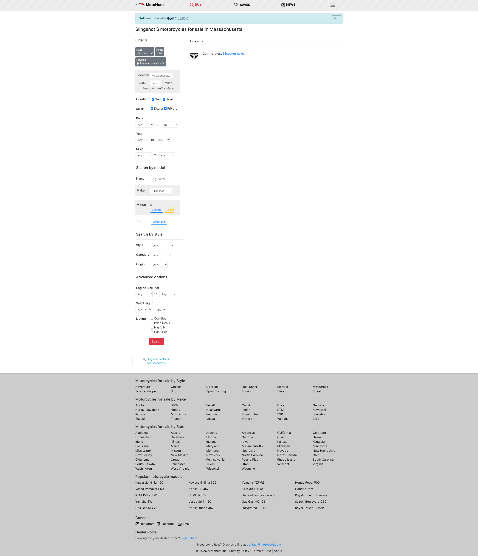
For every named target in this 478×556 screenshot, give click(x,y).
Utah (245, 464)
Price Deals (162, 323)
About (278, 551)
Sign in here (189, 538)
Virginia (318, 464)
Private (172, 108)
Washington (143, 468)
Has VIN (159, 327)
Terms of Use (261, 551)
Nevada (282, 450)
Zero (316, 418)
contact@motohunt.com (264, 544)
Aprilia (139, 405)
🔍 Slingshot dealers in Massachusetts (156, 361)
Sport (175, 391)
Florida (211, 437)
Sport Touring (216, 391)
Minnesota (320, 446)
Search (156, 341)
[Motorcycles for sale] (192, 4)
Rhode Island (286, 459)
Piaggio (211, 414)
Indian (246, 410)
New (158, 99)
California (284, 432)
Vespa (210, 418)
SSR (280, 414)
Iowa (245, 441)
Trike (280, 391)
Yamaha (282, 418)
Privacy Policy (239, 551)
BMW (174, 405)
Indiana (211, 441)
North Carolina (252, 455)
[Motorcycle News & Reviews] (283, 4)
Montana (212, 450)
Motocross (320, 387)
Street (317, 391)
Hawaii (317, 437)
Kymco (140, 414)
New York (213, 455)
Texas (210, 464)
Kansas (282, 441)
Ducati (281, 405)
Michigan (283, 446)
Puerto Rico (250, 459)
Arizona (211, 432)
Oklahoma (142, 459)
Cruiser (176, 387)
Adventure (142, 387)
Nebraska (248, 450)
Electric (282, 387)
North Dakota (287, 455)
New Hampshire (324, 450)
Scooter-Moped (146, 391)
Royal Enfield (251, 414)
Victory (247, 418)
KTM (280, 410)
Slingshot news (234, 53)
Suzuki (140, 418)
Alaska (175, 432)
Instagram (147, 524)
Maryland (212, 446)
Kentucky (319, 441)
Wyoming (248, 468)
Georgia (247, 437)
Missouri (177, 450)
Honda (175, 410)
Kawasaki (319, 410)
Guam (281, 437)
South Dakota (145, 464)
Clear (169, 209)
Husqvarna (213, 410)
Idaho (139, 441)
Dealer (158, 108)
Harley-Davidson (147, 410)
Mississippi (143, 450)
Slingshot (319, 414)
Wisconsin (213, 468)
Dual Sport (249, 387)
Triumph (176, 418)
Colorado (319, 432)
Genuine (318, 405)
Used (169, 99)
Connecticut (144, 437)
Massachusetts (252, 446)
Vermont (283, 464)
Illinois (175, 441)
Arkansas (248, 432)
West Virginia (180, 468)
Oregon (176, 459)
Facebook (169, 524)
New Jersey (143, 455)
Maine (175, 446)
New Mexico (179, 455)
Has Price (160, 332)
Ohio (316, 455)
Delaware (177, 437)
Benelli (210, 405)
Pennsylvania (215, 459)
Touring (247, 391)
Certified (160, 318)
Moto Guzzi (179, 414)
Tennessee (178, 464)
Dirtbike (212, 387)
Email (186, 524)
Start (336, 18)
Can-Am (247, 405)
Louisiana (142, 446)
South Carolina (323, 459)
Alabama (141, 432)
